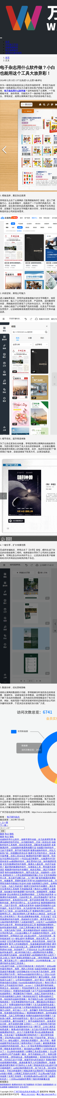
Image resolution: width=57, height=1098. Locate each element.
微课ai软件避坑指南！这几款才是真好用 (30, 1029)
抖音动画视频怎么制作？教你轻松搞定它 (19, 996)
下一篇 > (4, 825)
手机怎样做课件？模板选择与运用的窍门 (26, 1071)
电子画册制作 (11, 50)
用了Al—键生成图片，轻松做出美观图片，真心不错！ (25, 1040)
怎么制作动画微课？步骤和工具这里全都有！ (28, 1051)
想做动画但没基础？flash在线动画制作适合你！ (22, 983)
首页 (7, 42)
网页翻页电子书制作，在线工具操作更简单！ (34, 994)
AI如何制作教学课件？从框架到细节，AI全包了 (22, 922)
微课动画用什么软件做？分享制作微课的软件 (21, 1007)
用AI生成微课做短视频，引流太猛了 (34, 916)
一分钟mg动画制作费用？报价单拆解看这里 (29, 1079)
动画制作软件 (13, 1087)
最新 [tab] (2, 834)
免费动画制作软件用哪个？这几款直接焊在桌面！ (32, 1005)
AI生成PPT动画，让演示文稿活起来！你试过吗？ (23, 966)
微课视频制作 (5, 1085)
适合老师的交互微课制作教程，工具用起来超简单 (30, 894)
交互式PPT (24, 1087)
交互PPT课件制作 (13, 53)
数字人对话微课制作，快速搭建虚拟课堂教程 (30, 944)
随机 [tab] (12, 834)
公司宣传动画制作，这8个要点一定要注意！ (36, 980)
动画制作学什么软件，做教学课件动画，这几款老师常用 (26, 839)
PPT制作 (38, 1085)
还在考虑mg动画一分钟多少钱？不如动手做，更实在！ (30, 1038)
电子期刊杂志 (13, 817)
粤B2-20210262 (28, 1094)
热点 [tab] (7, 834)
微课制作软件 (17, 1085)
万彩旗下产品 (11, 44)
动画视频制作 (11, 47)
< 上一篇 (4, 822)
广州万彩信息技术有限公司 (26, 1092)
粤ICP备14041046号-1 (46, 1094)
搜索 (3, 831)
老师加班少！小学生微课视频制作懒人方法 (23, 875)
